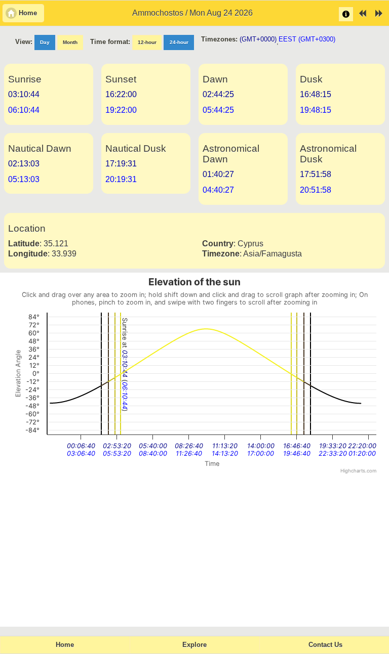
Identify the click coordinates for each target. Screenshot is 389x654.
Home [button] (28, 13)
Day (45, 42)
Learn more (346, 14)
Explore (194, 644)
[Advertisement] (194, 551)
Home (65, 644)
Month (70, 42)
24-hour (179, 42)
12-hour (147, 42)
